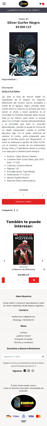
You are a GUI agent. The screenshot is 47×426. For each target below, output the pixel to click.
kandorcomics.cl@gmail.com (23, 316)
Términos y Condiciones (23, 342)
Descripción (7, 87)
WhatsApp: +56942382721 (23, 320)
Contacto (23, 332)
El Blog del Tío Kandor (24, 339)
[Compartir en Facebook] (14, 210)
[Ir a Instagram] (28, 371)
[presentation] (4, 260)
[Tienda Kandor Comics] (23, 4)
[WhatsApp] (32, 371)
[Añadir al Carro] (34, 280)
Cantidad (23, 189)
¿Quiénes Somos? (23, 336)
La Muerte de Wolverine (23, 269)
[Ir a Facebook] (25, 371)
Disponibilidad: (9, 79)
